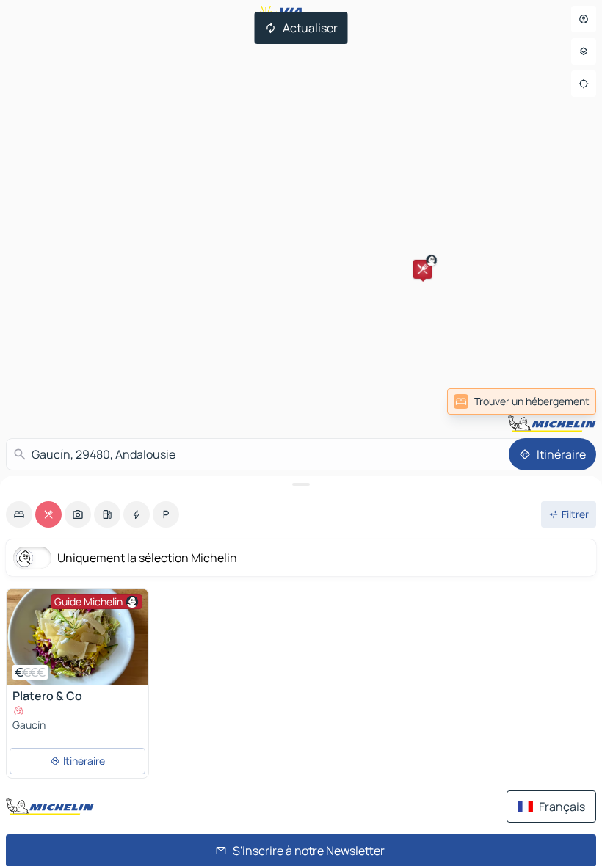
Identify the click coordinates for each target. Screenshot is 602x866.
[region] (77, 637)
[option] (19, 514)
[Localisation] (583, 83)
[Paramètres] (583, 51)
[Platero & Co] (77, 637)
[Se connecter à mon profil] (583, 19)
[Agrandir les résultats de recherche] (301, 484)
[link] (521, 401)
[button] (422, 269)
